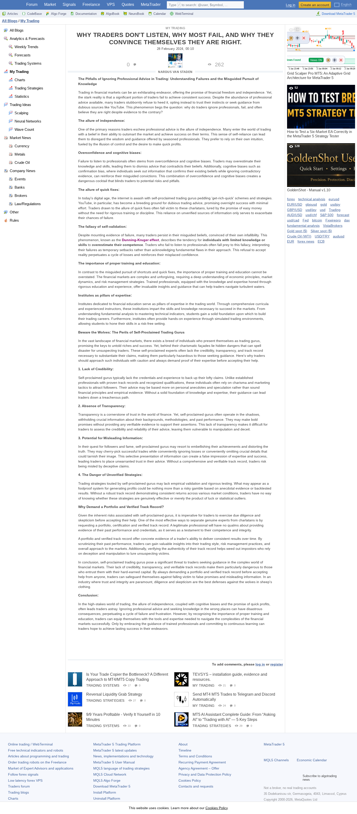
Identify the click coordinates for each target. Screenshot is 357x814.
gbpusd (311, 204)
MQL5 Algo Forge (106, 780)
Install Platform (104, 792)
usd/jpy (311, 210)
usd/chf (311, 215)
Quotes (128, 4)
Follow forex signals (23, 774)
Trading (334, 210)
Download (111, 786)
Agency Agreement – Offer (198, 768)
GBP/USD (294, 210)
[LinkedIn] (298, 778)
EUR (290, 241)
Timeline (184, 750)
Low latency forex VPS (25, 780)
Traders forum (19, 786)
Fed (306, 220)
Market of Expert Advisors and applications (40, 768)
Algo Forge (58, 14)
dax (347, 220)
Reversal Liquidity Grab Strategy (114, 694)
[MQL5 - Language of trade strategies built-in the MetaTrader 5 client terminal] (11, 5)
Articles (12, 14)
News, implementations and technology (123, 756)
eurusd (334, 199)
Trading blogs (18, 792)
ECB (321, 241)
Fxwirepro (333, 220)
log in (260, 664)
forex (291, 199)
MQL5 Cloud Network (109, 774)
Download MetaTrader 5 (338, 14)
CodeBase (34, 14)
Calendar (159, 14)
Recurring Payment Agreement (202, 762)
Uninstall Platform (106, 798)
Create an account (315, 5)
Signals (69, 4)
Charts (13, 798)
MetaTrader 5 (274, 744)
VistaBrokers (332, 226)
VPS (111, 4)
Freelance (91, 4)
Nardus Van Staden (175, 72)
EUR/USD (294, 204)
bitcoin (317, 220)
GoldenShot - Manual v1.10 (308, 168)
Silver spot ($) (321, 231)
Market (50, 4)
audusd (338, 236)
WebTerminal (184, 14)
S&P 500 (326, 215)
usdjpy (335, 204)
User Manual (114, 762)
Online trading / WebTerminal (30, 744)
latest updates (115, 750)
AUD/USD (294, 215)
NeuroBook (136, 14)
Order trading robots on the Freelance (37, 762)
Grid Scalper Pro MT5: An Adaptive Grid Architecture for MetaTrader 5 (318, 54)
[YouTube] (290, 778)
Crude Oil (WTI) (299, 236)
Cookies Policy (189, 780)
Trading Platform (117, 744)
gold (323, 204)
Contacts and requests (195, 786)
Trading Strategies (105, 700)
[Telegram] (274, 778)
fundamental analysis (303, 226)
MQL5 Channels (276, 760)
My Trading (175, 28)
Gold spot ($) (297, 231)
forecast (343, 215)
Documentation (86, 14)
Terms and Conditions (195, 756)
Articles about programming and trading (38, 756)
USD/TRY (322, 236)
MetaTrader (151, 4)
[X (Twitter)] (282, 778)
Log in (290, 5)
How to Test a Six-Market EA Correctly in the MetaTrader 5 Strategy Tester (319, 112)
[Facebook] (267, 778)
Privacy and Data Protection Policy (204, 774)
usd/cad (293, 220)
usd (322, 210)
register (276, 664)
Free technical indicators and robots (35, 750)
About (182, 744)
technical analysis (311, 199)
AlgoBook (112, 14)
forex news (306, 241)
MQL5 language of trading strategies (121, 768)
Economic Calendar (312, 760)
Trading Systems (102, 685)
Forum (31, 4)
